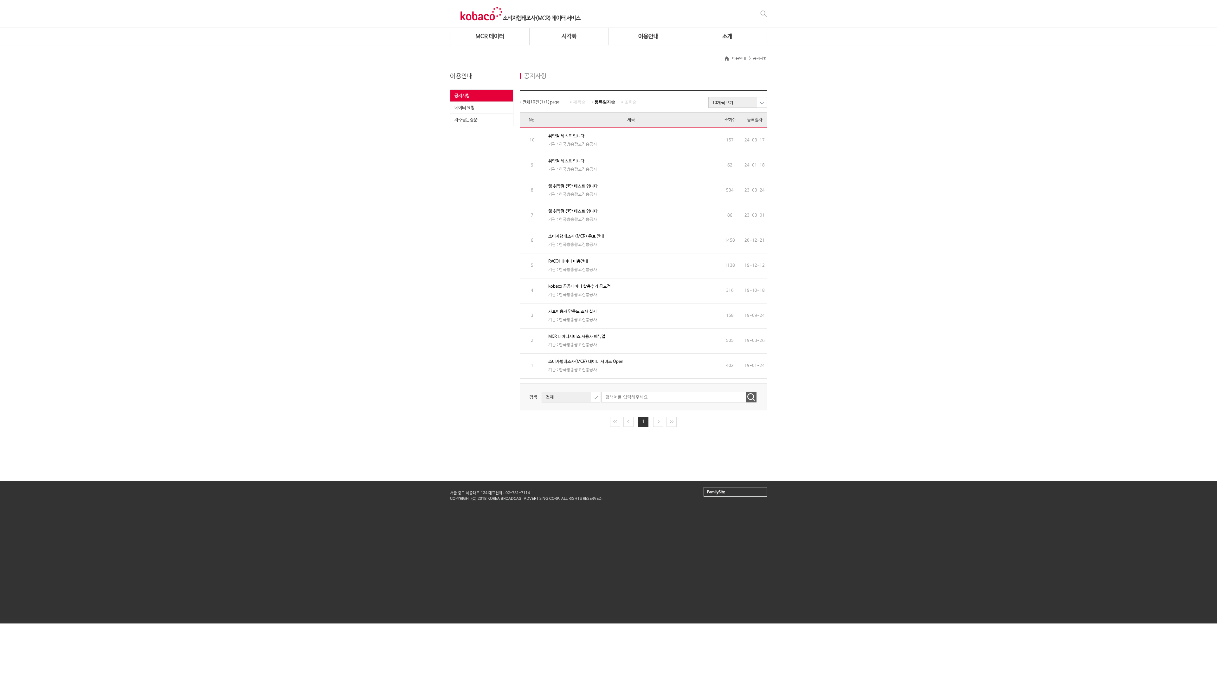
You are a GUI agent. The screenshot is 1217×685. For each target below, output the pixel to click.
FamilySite (716, 492)
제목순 (579, 102)
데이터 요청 (464, 107)
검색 (533, 397)
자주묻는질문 (465, 119)
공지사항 (462, 95)
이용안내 (648, 36)
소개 (727, 36)
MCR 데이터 (489, 36)
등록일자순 (605, 102)
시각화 (569, 36)
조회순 (630, 102)
